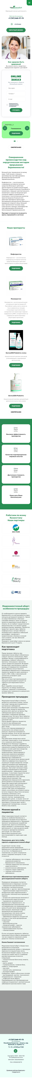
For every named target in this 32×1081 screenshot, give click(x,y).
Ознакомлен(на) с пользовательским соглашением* (14, 105)
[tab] (14, 141)
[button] (16, 30)
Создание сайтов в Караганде (16, 1070)
